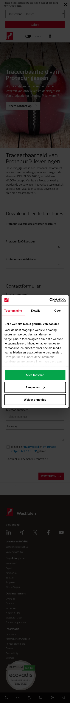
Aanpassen (33, 387)
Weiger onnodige (35, 399)
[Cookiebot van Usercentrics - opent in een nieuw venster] (50, 300)
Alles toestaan (35, 375)
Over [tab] (57, 310)
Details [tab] (35, 310)
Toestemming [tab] (13, 310)
